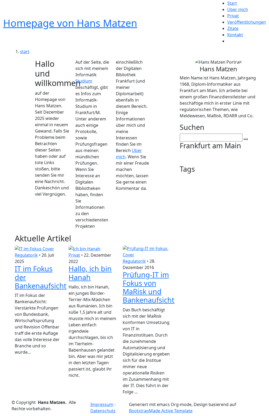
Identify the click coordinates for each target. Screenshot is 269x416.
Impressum (101, 404)
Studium (83, 81)
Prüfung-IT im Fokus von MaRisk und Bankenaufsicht (148, 287)
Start (232, 3)
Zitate (233, 28)
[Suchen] (246, 139)
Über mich (237, 9)
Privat (233, 16)
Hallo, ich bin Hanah (90, 273)
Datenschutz (103, 411)
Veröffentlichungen (246, 22)
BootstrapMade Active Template (161, 411)
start (24, 51)
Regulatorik (26, 255)
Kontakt (235, 35)
